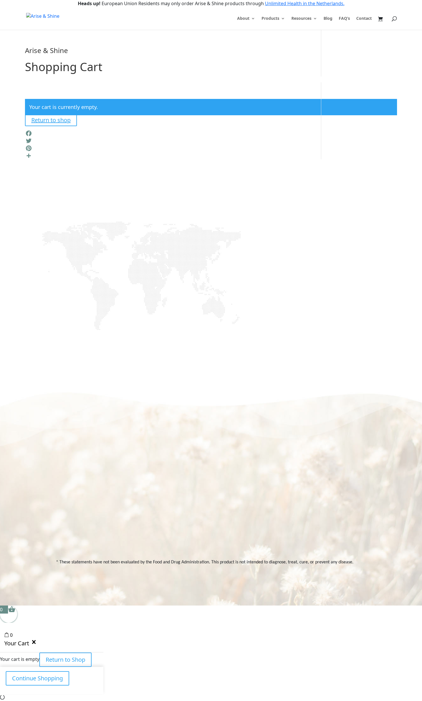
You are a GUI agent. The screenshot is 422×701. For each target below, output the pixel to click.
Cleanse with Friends (294, 482)
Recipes (244, 472)
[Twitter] (211, 141)
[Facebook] (211, 133)
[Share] (211, 155)
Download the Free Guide (120, 285)
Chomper (283, 492)
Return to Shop (65, 659)
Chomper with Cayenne (288, 504)
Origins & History (236, 462)
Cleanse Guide (234, 482)
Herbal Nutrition (289, 517)
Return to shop (51, 120)
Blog (328, 18)
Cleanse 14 (285, 472)
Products (270, 18)
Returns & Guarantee (241, 511)
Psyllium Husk (287, 527)
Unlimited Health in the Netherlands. (304, 3)
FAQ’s (344, 18)
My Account (340, 462)
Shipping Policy (234, 502)
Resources (301, 18)
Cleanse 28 (285, 462)
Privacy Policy (341, 482)
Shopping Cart (342, 472)
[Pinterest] (211, 148)
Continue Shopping (37, 678)
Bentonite (284, 536)
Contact (364, 18)
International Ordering (242, 492)
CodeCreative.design (347, 581)
